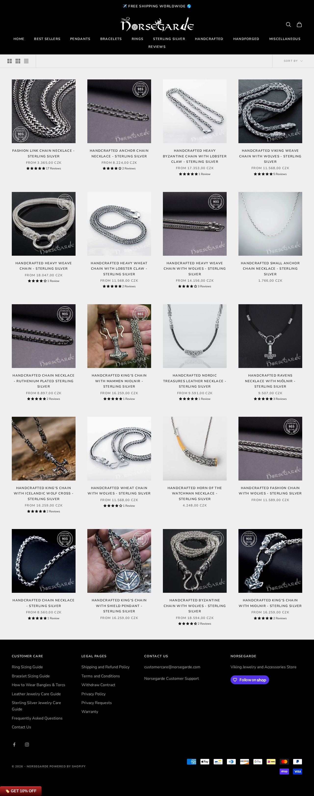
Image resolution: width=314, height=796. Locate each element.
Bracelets (111, 39)
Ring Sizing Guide (27, 667)
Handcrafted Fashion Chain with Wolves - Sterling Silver (270, 491)
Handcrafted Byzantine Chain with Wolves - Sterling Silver (195, 606)
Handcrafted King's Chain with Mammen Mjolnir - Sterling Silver (119, 381)
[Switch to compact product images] (26, 61)
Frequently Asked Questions (37, 718)
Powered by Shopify (68, 766)
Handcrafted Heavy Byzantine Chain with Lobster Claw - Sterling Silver (195, 156)
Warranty (89, 711)
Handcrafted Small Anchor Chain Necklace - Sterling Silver (270, 269)
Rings (138, 39)
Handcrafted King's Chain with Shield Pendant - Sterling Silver (119, 606)
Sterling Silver (169, 39)
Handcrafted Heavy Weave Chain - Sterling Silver (43, 266)
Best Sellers (47, 39)
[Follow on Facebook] (14, 744)
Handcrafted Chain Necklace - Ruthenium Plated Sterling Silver (44, 381)
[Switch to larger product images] (9, 61)
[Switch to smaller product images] (18, 61)
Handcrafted (209, 39)
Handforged (246, 39)
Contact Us (21, 727)
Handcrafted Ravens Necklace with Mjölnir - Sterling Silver (270, 381)
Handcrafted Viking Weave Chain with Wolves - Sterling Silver (270, 156)
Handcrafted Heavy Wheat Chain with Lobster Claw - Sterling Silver (119, 269)
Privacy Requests (96, 703)
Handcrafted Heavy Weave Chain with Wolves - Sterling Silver (195, 269)
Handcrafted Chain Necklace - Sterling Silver (44, 603)
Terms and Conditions (100, 676)
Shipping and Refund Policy (105, 667)
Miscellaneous (285, 39)
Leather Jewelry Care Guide (36, 694)
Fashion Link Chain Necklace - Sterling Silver (43, 153)
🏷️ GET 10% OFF (21, 791)
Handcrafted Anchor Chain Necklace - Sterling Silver (119, 153)
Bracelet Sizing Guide (31, 676)
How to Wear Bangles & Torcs (38, 685)
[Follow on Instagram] (27, 744)
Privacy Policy (93, 694)
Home (18, 39)
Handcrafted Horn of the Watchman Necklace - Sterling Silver (195, 493)
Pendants (80, 39)
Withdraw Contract (98, 685)
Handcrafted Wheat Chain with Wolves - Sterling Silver (119, 491)
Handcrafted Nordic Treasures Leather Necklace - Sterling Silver (194, 381)
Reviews (157, 47)
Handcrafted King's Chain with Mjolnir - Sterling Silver (270, 603)
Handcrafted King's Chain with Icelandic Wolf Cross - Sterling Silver (44, 493)
